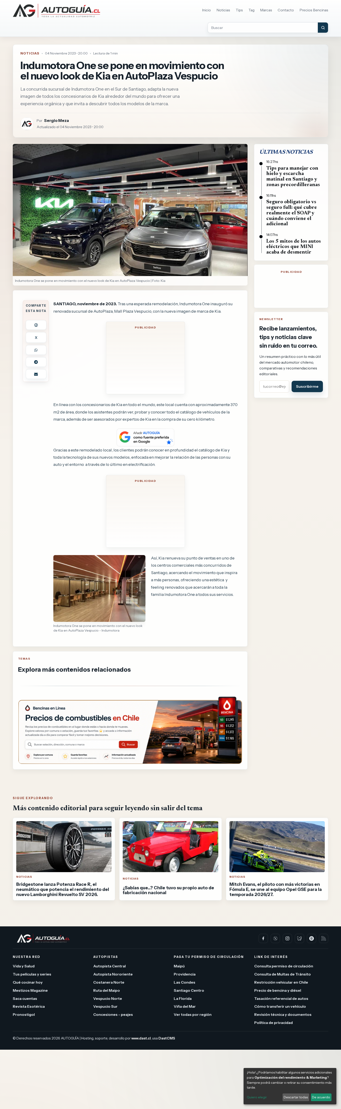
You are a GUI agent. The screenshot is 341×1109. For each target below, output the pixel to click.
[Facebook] (263, 938)
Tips (239, 10)
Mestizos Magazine (30, 990)
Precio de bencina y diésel (277, 990)
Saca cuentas (25, 998)
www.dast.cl (141, 1038)
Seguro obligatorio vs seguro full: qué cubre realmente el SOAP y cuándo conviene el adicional (291, 213)
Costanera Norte (108, 982)
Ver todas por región (193, 1014)
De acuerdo (321, 1097)
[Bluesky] (299, 938)
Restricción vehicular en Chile (281, 982)
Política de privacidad (273, 1022)
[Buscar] (323, 27)
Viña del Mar (185, 1006)
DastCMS (166, 1038)
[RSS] (323, 938)
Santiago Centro (189, 990)
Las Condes (184, 982)
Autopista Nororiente (113, 974)
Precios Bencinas (313, 10)
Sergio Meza (56, 120)
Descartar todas (296, 1097)
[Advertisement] (145, 361)
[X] (275, 938)
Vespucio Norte (107, 998)
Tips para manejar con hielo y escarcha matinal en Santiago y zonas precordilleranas (293, 176)
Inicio (206, 10)
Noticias (223, 10)
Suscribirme (307, 386)
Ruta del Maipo (106, 990)
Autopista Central (109, 966)
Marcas (266, 10)
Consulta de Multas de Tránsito (282, 974)
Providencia (185, 974)
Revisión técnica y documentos (283, 1014)
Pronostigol (24, 1014)
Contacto (286, 10)
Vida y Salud (24, 966)
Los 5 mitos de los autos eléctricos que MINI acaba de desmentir (293, 247)
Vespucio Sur (105, 1006)
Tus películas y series (32, 974)
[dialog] (290, 1086)
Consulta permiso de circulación (283, 966)
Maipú (179, 966)
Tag (251, 10)
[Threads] (311, 938)
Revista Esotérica (29, 1006)
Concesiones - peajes (113, 1014)
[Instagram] (287, 938)
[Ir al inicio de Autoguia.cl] (56, 11)
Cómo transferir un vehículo (280, 1006)
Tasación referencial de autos (281, 998)
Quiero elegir (257, 1097)
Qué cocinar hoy (28, 982)
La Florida (183, 998)
